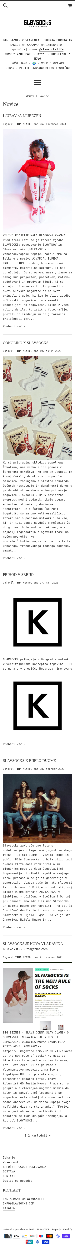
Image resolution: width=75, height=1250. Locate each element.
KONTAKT (9, 1176)
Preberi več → (14, 326)
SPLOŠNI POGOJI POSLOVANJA (24, 1167)
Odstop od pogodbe (17, 1180)
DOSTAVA (9, 1171)
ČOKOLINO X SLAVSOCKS (25, 343)
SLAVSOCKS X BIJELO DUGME (29, 761)
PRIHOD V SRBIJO (18, 575)
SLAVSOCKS (43, 1229)
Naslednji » (41, 1135)
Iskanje (9, 1157)
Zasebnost (10, 1162)
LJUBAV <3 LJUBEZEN (22, 116)
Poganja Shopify (62, 1229)
